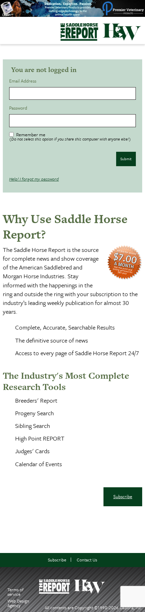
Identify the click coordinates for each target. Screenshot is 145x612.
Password (19, 108)
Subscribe (122, 496)
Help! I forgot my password (34, 178)
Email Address (23, 81)
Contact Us (87, 560)
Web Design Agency (18, 603)
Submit (126, 159)
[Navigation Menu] (4, 28)
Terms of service (15, 591)
